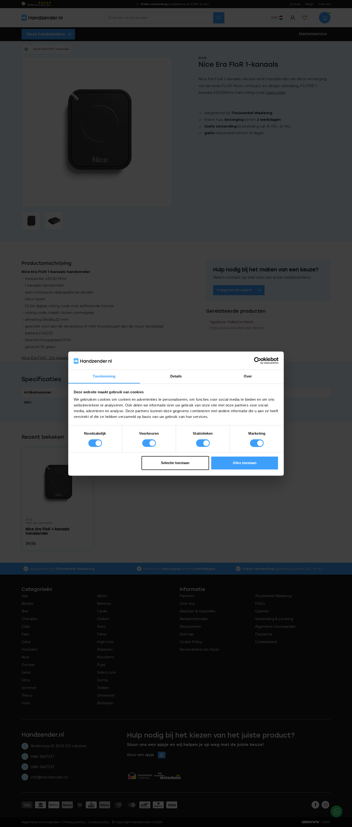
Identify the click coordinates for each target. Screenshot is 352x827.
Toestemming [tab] (104, 376)
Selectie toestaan (175, 463)
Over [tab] (248, 376)
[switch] (149, 443)
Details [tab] (176, 376)
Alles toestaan (244, 463)
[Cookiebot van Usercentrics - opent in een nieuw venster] (257, 360)
